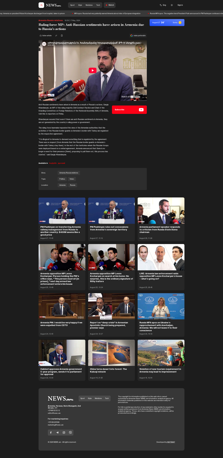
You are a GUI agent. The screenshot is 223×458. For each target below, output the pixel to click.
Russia (72, 185)
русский (61, 163)
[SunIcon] (172, 5)
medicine (89, 5)
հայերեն (53, 163)
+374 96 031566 (53, 422)
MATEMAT (171, 442)
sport (72, 5)
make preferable (140, 35)
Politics (62, 179)
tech (98, 5)
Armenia (62, 185)
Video (72, 179)
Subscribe (119, 110)
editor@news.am (54, 413)
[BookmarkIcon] (62, 35)
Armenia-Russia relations (51, 20)
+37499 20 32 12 (54, 410)
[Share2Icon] (56, 35)
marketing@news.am (55, 425)
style (80, 5)
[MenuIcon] (41, 5)
